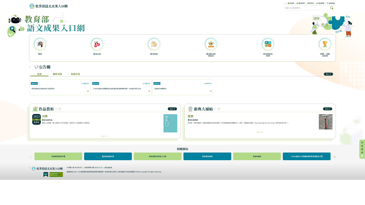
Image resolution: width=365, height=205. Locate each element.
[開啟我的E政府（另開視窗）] (46, 174)
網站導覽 (321, 3)
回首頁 (292, 3)
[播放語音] (16, 25)
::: (284, 3)
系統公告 (75, 74)
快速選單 (362, 148)
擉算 (45, 116)
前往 (171, 109)
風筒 (190, 116)
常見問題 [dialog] (332, 3)
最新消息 (57, 74)
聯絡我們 (302, 3)
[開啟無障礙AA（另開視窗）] (56, 174)
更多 (327, 74)
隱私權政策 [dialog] (108, 167)
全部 (39, 74)
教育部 (311, 3)
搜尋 (331, 7)
